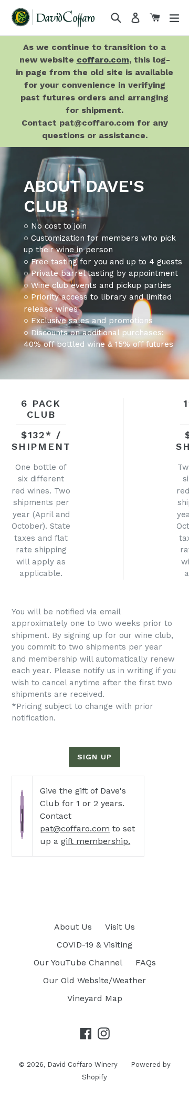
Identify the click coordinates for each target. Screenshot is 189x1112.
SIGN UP (94, 757)
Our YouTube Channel (78, 962)
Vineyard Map (94, 998)
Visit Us (120, 927)
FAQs (145, 962)
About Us (73, 927)
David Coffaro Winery (82, 1064)
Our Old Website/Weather (94, 980)
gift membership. (95, 841)
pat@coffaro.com (75, 828)
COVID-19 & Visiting (94, 945)
